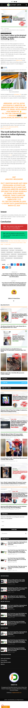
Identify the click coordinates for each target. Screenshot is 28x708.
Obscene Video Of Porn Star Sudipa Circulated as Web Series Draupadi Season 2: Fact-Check (16, 581)
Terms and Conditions (6, 658)
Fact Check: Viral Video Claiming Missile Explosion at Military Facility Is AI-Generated (17, 543)
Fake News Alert (10, 252)
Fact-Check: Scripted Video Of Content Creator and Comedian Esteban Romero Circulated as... (13, 483)
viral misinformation (18, 258)
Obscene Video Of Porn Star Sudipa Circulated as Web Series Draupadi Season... (14, 410)
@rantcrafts (6, 127)
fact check (12, 250)
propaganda (20, 256)
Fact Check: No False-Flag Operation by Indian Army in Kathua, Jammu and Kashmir (17, 567)
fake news (3, 252)
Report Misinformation (6, 662)
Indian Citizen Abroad (5, 254)
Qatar (2, 258)
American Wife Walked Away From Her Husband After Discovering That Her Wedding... (13, 507)
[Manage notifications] (2, 705)
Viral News (3, 260)
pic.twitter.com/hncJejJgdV (14, 201)
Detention (11, 248)
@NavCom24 (19, 60)
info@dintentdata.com (16, 692)
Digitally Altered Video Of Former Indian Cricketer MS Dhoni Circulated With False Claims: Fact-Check (17, 589)
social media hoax (8, 258)
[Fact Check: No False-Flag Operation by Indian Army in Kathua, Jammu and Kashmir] (4, 568)
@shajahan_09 (17, 94)
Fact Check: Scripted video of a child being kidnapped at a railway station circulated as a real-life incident (14, 275)
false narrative (17, 252)
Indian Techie (13, 254)
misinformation (4, 256)
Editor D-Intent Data (5, 40)
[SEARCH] (25, 533)
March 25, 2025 (21, 118)
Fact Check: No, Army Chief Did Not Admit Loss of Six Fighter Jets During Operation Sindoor (17, 559)
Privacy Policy (4, 660)
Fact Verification (19, 250)
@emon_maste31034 (5, 128)
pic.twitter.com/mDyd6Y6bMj (14, 113)
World (10, 33)
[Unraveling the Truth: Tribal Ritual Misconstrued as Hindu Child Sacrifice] (14, 447)
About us (3, 664)
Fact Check (3, 33)
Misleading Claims (12, 256)
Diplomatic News (17, 248)
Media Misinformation (22, 254)
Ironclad (7, 33)
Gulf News (24, 252)
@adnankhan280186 (13, 127)
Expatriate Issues (4, 250)
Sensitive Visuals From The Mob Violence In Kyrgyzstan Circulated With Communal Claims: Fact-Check (13, 350)
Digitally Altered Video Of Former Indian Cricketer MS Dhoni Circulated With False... (12, 434)
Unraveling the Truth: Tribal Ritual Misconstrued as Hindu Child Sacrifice (17, 596)
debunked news (4, 248)
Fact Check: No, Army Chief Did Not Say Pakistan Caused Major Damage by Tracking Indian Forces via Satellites (17, 551)
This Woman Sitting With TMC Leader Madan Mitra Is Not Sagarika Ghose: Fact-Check (13, 327)
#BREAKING (7, 103)
